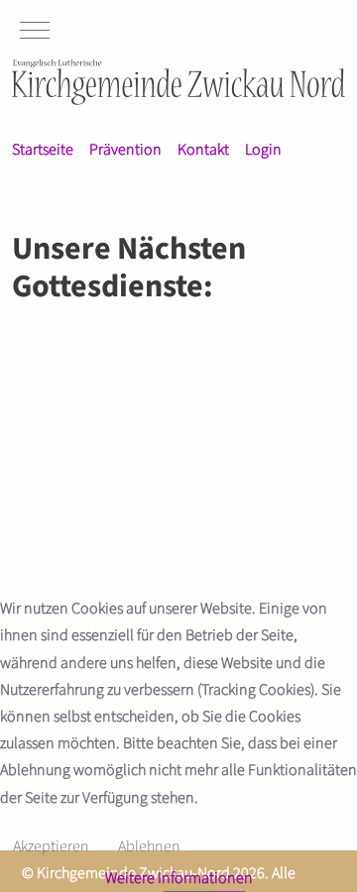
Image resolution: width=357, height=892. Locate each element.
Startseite (42, 150)
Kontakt (203, 150)
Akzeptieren (51, 846)
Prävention (125, 150)
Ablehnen (149, 846)
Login (263, 150)
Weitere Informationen (179, 878)
